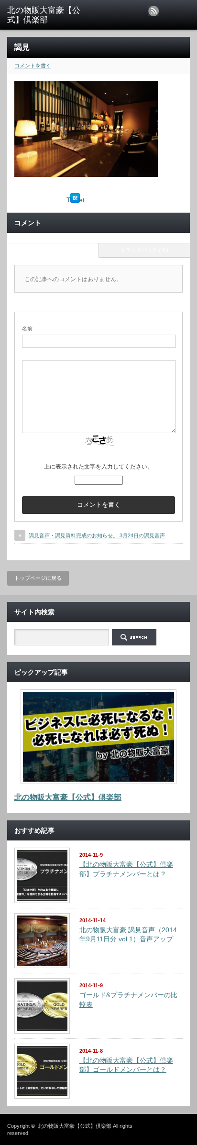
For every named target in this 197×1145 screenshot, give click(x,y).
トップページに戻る (38, 578)
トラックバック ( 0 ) (144, 250)
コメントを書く (32, 65)
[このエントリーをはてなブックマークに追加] (75, 200)
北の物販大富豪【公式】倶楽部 (67, 797)
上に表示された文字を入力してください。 (98, 466)
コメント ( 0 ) (53, 250)
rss (153, 11)
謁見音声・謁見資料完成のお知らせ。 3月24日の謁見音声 (97, 535)
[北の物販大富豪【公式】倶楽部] (46, 15)
